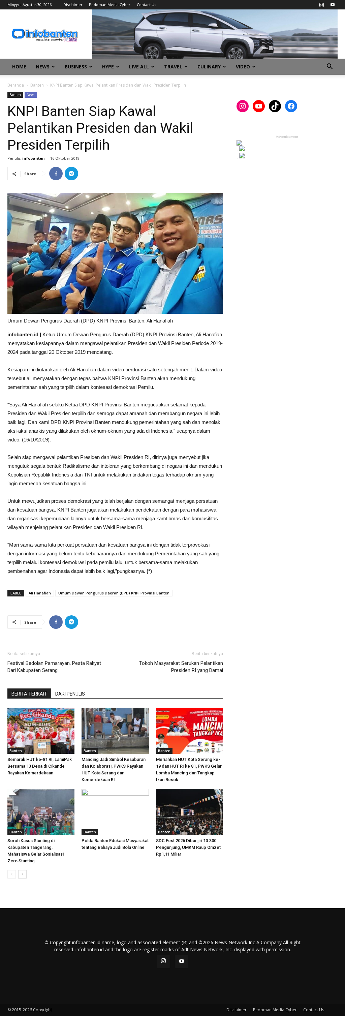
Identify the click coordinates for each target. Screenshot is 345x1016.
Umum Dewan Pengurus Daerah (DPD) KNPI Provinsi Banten (113, 592)
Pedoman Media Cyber (109, 4)
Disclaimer (73, 4)
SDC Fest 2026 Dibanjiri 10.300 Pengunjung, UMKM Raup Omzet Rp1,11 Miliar (188, 847)
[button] (329, 67)
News (43, 66)
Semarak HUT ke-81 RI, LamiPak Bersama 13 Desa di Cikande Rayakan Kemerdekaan (39, 766)
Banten (37, 85)
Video (243, 66)
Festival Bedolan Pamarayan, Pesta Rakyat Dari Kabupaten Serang (54, 666)
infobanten (33, 158)
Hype (108, 66)
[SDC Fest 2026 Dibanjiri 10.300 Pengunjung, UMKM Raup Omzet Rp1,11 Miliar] (189, 812)
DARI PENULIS (70, 694)
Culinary (209, 66)
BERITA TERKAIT (29, 694)
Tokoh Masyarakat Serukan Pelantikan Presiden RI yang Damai (181, 666)
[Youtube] (332, 4)
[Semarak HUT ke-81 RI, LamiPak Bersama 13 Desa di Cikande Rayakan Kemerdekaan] (40, 731)
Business (76, 66)
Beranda (15, 85)
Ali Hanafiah (40, 592)
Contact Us (146, 4)
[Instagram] (321, 4)
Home (19, 66)
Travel (173, 66)
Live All (139, 66)
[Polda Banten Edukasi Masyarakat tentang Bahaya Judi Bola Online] (115, 812)
